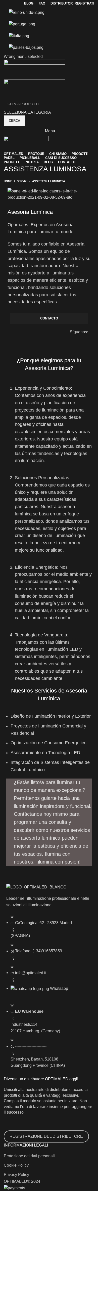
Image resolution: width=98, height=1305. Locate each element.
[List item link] (49, 955)
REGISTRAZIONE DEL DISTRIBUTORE (46, 1136)
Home (8, 181)
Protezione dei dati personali (29, 1156)
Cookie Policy (16, 1165)
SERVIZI (22, 181)
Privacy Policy (16, 1174)
